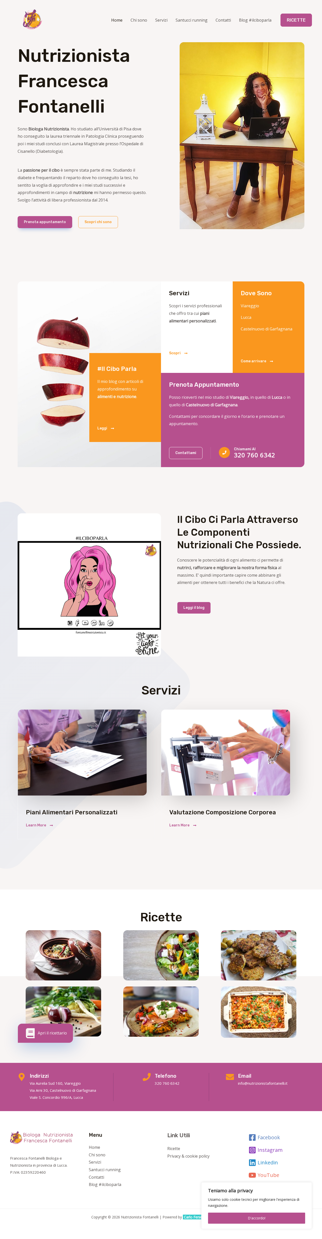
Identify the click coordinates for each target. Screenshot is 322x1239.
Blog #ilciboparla (255, 20)
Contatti (223, 20)
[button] (296, 20)
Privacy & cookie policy (188, 1156)
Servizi (161, 20)
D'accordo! (256, 1218)
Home (117, 20)
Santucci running (192, 20)
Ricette (173, 1148)
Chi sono (139, 20)
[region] (256, 1205)
